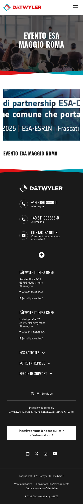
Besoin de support (33, 374)
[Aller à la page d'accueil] (22, 7)
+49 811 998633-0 (33, 332)
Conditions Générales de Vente (52, 484)
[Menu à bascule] (75, 7)
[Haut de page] (41, 255)
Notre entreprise (32, 363)
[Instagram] (45, 453)
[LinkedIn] (27, 453)
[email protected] (32, 298)
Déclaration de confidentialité (42, 488)
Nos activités (29, 353)
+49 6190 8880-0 (32, 292)
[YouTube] (55, 453)
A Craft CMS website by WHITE (41, 496)
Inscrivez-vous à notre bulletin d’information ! (41, 432)
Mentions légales (23, 484)
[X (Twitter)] (37, 453)
